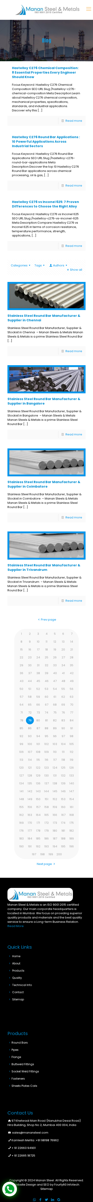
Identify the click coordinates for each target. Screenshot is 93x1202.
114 (30, 760)
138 (55, 783)
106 (21, 752)
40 (55, 673)
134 (21, 783)
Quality (17, 978)
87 (38, 728)
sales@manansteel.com (30, 1132)
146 (63, 791)
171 (38, 823)
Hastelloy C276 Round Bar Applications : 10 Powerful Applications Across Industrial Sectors (46, 141)
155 (21, 807)
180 (55, 830)
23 (30, 657)
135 (30, 783)
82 (55, 720)
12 (54, 641)
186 (46, 838)
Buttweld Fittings (23, 1064)
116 (46, 760)
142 (30, 791)
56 (71, 689)
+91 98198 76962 (47, 1140)
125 (63, 767)
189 (71, 838)
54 (55, 689)
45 (38, 681)
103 (55, 744)
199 (51, 854)
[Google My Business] (58, 1199)
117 (55, 760)
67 (46, 704)
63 (71, 697)
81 (46, 720)
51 (29, 689)
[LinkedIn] (52, 1199)
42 (72, 673)
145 (55, 791)
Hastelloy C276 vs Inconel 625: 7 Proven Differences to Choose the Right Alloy (45, 204)
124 (55, 767)
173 (55, 823)
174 (63, 823)
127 (21, 775)
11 (46, 641)
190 (21, 846)
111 (63, 752)
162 (21, 815)
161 (71, 807)
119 (71, 760)
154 (71, 799)
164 (38, 815)
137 (46, 783)
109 (46, 752)
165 (46, 815)
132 (63, 775)
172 (46, 823)
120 (21, 767)
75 (55, 712)
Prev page (48, 619)
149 (30, 799)
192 (38, 846)
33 (55, 665)
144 (46, 791)
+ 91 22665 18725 (23, 1155)
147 (71, 791)
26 (55, 657)
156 (30, 807)
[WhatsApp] (34, 1199)
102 (46, 744)
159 (55, 807)
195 (63, 846)
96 (55, 736)
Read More (15, 926)
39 (46, 673)
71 (21, 712)
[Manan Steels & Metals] (47, 10)
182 (71, 830)
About (16, 963)
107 (30, 752)
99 (21, 744)
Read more (73, 121)
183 (21, 838)
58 (30, 697)
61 (54, 697)
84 (72, 720)
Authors (58, 265)
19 (54, 649)
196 (71, 846)
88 (46, 728)
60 (46, 697)
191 (30, 846)
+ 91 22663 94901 (24, 1148)
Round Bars (20, 1042)
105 (71, 744)
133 (71, 775)
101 (38, 744)
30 (30, 665)
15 (21, 649)
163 (30, 815)
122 (38, 767)
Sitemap (18, 999)
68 (55, 704)
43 (21, 681)
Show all (76, 270)
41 (63, 673)
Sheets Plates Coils (24, 1086)
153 (63, 799)
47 (55, 681)
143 (38, 791)
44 (30, 681)
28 (71, 657)
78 (21, 720)
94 (38, 736)
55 (63, 689)
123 (46, 767)
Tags (38, 265)
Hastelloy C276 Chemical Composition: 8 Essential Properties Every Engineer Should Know (45, 72)
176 (21, 830)
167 (63, 815)
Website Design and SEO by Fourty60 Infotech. (46, 1184)
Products (18, 970)
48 (63, 681)
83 (63, 720)
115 (38, 760)
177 (30, 830)
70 (71, 704)
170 (30, 823)
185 (38, 838)
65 (30, 704)
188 (63, 838)
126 (71, 767)
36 (21, 673)
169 (21, 823)
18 (46, 649)
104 (63, 744)
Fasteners (18, 1078)
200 (59, 854)
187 (55, 838)
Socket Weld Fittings (25, 1071)
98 (71, 736)
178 (38, 830)
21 (71, 649)
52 (38, 689)
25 (46, 657)
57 (21, 697)
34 (63, 665)
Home (16, 956)
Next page (44, 864)
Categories (19, 265)
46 (47, 681)
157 (38, 807)
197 (34, 854)
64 (21, 704)
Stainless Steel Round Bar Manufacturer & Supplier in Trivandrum (43, 567)
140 (71, 783)
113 (21, 760)
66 (38, 704)
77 (71, 712)
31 (38, 665)
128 (30, 775)
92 (21, 736)
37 (30, 673)
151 (46, 799)
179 (46, 830)
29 (21, 665)
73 (38, 712)
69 (63, 704)
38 (38, 673)
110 (55, 752)
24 (38, 657)
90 (63, 728)
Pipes (15, 1050)
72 (30, 712)
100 (30, 744)
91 (71, 728)
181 (63, 830)
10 (38, 641)
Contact (18, 992)
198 (42, 854)
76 (63, 712)
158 (46, 807)
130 (46, 775)
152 (55, 799)
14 (71, 641)
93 (30, 736)
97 (63, 736)
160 (63, 807)
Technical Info (22, 985)
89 (55, 728)
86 (30, 728)
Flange (16, 1057)
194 (55, 846)
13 (63, 641)
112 (71, 752)
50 (21, 689)
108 (38, 752)
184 (30, 838)
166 (55, 815)
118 (63, 760)
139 (63, 783)
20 (63, 649)
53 (46, 689)
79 (30, 720)
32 (46, 665)
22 (21, 657)
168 (71, 815)
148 (21, 799)
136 (38, 783)
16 (29, 649)
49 (72, 681)
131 (55, 775)
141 (21, 791)
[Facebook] (40, 1199)
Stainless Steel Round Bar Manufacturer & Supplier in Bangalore (43, 401)
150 (38, 799)
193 (46, 846)
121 (30, 767)
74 (46, 712)
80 (38, 720)
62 (63, 697)
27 (63, 657)
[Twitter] (46, 1199)
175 (72, 823)
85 (21, 728)
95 (46, 736)
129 (38, 775)
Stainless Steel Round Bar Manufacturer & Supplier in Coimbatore (43, 484)
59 (38, 697)
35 (71, 665)
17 (38, 649)
